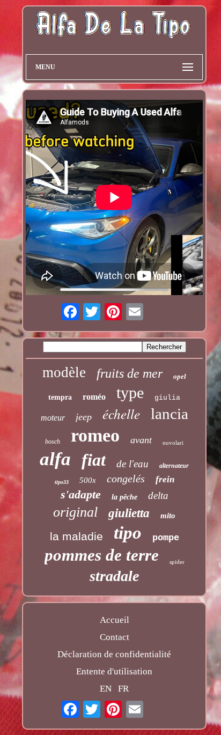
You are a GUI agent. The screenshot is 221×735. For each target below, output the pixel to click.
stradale (114, 576)
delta (158, 495)
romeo (95, 435)
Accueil (114, 620)
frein (165, 479)
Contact (114, 637)
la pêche (124, 497)
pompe (165, 538)
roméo (94, 396)
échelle (121, 414)
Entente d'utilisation (114, 671)
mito (167, 515)
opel (179, 376)
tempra (60, 397)
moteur (53, 417)
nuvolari (173, 442)
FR (123, 688)
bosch (52, 441)
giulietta (129, 513)
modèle (64, 372)
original (75, 512)
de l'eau (132, 463)
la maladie (76, 536)
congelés (126, 478)
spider (177, 561)
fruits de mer (130, 373)
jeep (84, 416)
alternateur (174, 465)
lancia (169, 413)
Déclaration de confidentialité (114, 654)
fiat (94, 459)
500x (87, 480)
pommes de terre (102, 555)
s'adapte (81, 494)
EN (106, 688)
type (130, 392)
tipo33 (62, 482)
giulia (167, 398)
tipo (128, 532)
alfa (55, 459)
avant (141, 440)
